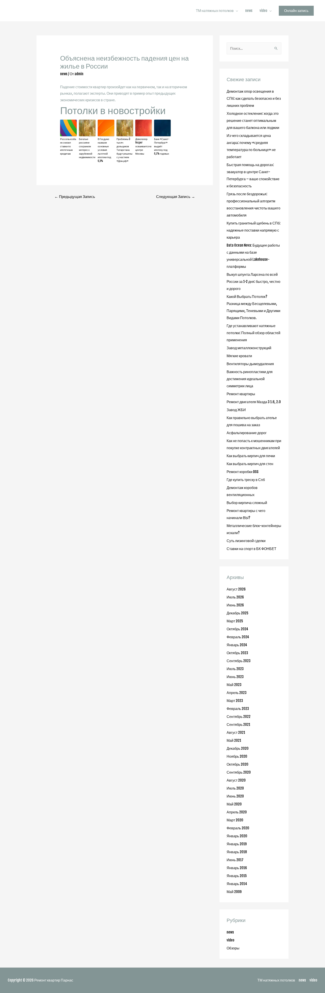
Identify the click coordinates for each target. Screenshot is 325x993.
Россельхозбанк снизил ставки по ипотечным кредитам (68, 146)
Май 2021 (234, 740)
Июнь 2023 (235, 677)
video (263, 10)
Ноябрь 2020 (237, 756)
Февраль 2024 (238, 637)
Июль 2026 (235, 597)
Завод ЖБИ (236, 410)
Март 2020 (235, 820)
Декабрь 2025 (237, 613)
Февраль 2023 (238, 708)
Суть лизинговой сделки (246, 541)
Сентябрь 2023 (238, 661)
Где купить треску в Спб (246, 479)
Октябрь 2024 (237, 629)
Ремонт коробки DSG (242, 472)
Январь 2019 (237, 844)
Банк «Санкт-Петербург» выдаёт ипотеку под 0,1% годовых (161, 146)
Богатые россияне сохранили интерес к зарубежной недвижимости (87, 148)
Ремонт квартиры (241, 394)
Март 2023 (235, 700)
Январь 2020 (237, 836)
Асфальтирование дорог (247, 433)
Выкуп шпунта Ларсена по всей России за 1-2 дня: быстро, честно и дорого (253, 281)
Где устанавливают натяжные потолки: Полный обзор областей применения (253, 333)
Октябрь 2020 (237, 764)
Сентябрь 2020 (239, 772)
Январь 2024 (237, 645)
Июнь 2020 (235, 796)
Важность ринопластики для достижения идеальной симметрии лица (250, 379)
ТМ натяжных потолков (215, 10)
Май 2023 (234, 684)
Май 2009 (234, 891)
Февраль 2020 (238, 828)
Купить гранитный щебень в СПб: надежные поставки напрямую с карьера (254, 230)
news (248, 10)
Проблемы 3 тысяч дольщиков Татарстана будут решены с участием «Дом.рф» (124, 150)
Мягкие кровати (239, 356)
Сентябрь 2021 (238, 724)
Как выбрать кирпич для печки (251, 456)
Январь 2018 (237, 852)
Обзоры (233, 948)
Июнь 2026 (235, 605)
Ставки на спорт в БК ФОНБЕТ (251, 548)
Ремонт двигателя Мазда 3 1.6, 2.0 (254, 402)
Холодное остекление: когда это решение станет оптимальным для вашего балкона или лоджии (253, 120)
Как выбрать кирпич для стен (250, 464)
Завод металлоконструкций (249, 348)
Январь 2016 (237, 868)
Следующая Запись (175, 196)
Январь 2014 (237, 884)
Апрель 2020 (237, 812)
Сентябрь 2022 (238, 716)
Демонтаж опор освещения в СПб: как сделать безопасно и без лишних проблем (254, 98)
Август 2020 (236, 780)
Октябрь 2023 (237, 653)
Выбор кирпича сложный (247, 502)
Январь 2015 (237, 876)
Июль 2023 (235, 669)
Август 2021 (236, 732)
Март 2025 (235, 621)
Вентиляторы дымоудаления (250, 364)
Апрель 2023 (237, 692)
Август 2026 (236, 589)
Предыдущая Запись (74, 196)
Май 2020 (234, 804)
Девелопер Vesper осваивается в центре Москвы (143, 146)
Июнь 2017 (235, 860)
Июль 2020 (235, 788)
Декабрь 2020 (238, 748)
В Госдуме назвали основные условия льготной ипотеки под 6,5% (104, 150)
